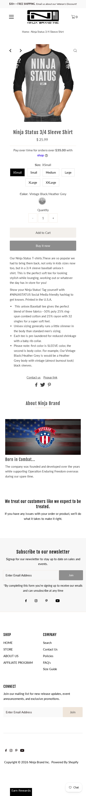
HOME (8, 642)
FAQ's (47, 662)
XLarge (33, 182)
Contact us (34, 377)
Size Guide (50, 669)
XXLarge (51, 182)
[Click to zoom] (75, 50)
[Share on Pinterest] (49, 385)
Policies (48, 656)
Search (47, 642)
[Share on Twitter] (43, 385)
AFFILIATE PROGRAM (18, 662)
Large (68, 172)
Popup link (50, 377)
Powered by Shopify (64, 762)
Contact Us (50, 649)
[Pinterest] (46, 601)
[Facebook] (26, 601)
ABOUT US (10, 656)
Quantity (43, 210)
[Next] (20, 50)
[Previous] (10, 50)
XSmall (17, 172)
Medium (51, 172)
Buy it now (43, 245)
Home (25, 31)
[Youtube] (58, 601)
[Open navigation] (11, 17)
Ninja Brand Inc (39, 762)
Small (33, 172)
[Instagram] (36, 601)
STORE (8, 649)
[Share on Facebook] (36, 385)
